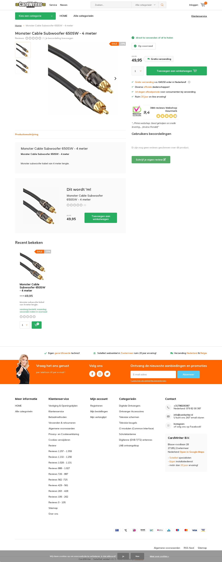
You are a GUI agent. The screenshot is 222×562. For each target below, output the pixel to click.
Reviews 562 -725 (58, 479)
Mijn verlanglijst (98, 417)
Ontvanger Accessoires (131, 411)
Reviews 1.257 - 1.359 (60, 451)
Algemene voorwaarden (62, 428)
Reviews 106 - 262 (58, 496)
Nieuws (63, 5)
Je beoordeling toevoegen (59, 38)
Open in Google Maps (192, 451)
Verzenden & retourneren (62, 422)
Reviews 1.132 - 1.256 (60, 456)
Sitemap (53, 508)
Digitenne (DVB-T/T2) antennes (135, 439)
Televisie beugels (128, 422)
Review (52, 445)
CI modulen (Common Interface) (136, 428)
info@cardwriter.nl (183, 414)
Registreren (96, 405)
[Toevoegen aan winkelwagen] (37, 325)
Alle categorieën (83, 15)
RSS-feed (189, 547)
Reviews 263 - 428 (58, 491)
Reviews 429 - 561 (58, 485)
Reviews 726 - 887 (58, 473)
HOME (63, 15)
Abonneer (188, 374)
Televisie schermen (129, 417)
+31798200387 (181, 405)
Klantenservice (199, 16)
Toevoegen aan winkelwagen (100, 218)
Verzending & (190, 353)
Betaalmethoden (58, 417)
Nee (137, 556)
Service (53, 5)
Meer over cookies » (159, 556)
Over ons (53, 513)
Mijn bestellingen (99, 411)
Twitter (107, 374)
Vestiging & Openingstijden (63, 405)
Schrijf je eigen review (149, 159)
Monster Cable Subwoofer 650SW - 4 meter (32, 287)
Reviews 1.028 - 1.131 (60, 462)
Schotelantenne (127, 434)
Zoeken (162, 5)
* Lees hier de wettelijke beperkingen (148, 380)
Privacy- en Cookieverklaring (64, 434)
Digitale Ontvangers (129, 405)
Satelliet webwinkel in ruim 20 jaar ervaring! (126, 353)
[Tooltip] (189, 82)
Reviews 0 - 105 (57, 502)
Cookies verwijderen (59, 439)
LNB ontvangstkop (129, 445)
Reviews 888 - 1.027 (59, 468)
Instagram (100, 374)
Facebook (92, 374)
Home (18, 25)
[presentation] (115, 78)
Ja (123, 556)
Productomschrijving (26, 134)
